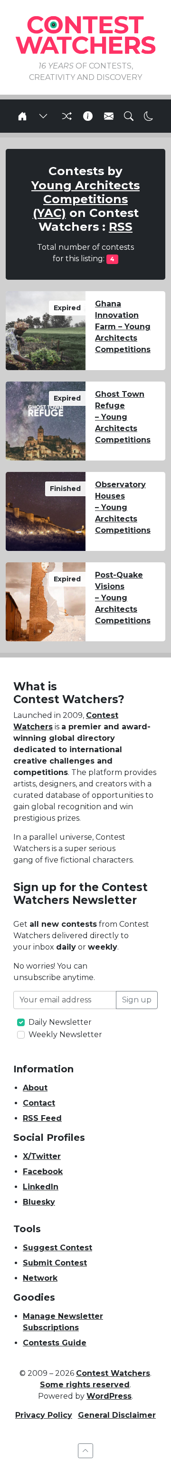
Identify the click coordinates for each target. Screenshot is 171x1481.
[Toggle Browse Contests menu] (43, 116)
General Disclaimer (117, 1415)
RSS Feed (42, 1118)
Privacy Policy (43, 1415)
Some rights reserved (85, 1384)
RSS (121, 226)
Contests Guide (54, 1342)
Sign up (137, 999)
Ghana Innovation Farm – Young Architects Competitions (123, 326)
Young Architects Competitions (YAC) (85, 199)
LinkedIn (40, 1186)
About (35, 1087)
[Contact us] (108, 116)
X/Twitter (42, 1156)
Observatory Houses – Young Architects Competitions (123, 507)
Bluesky (39, 1201)
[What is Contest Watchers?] (87, 116)
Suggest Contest (57, 1247)
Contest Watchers (113, 1373)
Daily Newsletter (60, 1022)
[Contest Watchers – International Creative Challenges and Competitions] (85, 34)
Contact (39, 1103)
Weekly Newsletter (65, 1034)
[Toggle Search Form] (128, 116)
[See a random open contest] (65, 116)
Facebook (43, 1171)
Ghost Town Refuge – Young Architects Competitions (123, 417)
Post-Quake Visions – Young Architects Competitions (123, 597)
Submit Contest (55, 1262)
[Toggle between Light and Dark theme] (148, 116)
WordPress (109, 1396)
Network (40, 1278)
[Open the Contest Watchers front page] (22, 116)
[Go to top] (85, 1450)
